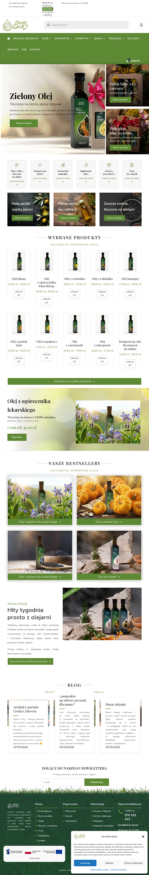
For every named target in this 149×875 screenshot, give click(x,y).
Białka (98, 38)
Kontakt (35, 49)
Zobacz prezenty (120, 99)
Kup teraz (17, 437)
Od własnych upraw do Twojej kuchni (18, 5)
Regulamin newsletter (103, 825)
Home (8, 39)
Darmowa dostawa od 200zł (75, 3)
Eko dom (133, 38)
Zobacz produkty (22, 217)
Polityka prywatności (118, 869)
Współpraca (43, 835)
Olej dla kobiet (107, 577)
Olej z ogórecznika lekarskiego (38, 522)
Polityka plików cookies (99, 869)
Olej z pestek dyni (107, 522)
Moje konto (141, 25)
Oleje (45, 38)
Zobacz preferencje (133, 863)
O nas (40, 830)
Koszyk (69, 816)
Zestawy (13, 49)
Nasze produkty (24, 123)
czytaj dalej (20, 746)
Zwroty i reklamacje (102, 816)
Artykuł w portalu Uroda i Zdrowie (25, 709)
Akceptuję (85, 863)
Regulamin (98, 821)
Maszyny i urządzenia (47, 825)
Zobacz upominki (120, 147)
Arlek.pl (69, 870)
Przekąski (115, 38)
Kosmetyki (81, 38)
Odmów (109, 863)
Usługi (41, 821)
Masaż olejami (115, 704)
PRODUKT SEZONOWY (26, 38)
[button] (143, 836)
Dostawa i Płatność (102, 811)
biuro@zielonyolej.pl (128, 825)
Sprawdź (19, 294)
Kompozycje (61, 38)
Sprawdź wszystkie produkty (73, 381)
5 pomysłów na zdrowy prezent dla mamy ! (72, 700)
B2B (24, 49)
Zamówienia (71, 821)
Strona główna (45, 811)
